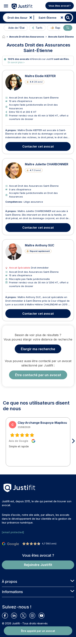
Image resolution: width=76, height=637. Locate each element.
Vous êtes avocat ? (60, 5)
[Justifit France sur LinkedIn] (15, 616)
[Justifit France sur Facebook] (6, 616)
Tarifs (39, 27)
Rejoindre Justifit (38, 565)
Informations (12, 592)
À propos (9, 581)
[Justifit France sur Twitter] (24, 616)
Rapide (59, 27)
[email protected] (13, 532)
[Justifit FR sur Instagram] (33, 616)
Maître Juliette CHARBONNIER (46, 164)
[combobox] (17, 17)
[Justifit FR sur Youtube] (43, 616)
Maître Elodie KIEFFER (40, 76)
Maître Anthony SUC (39, 245)
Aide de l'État (16, 27)
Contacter (38, 146)
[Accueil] (5, 36)
